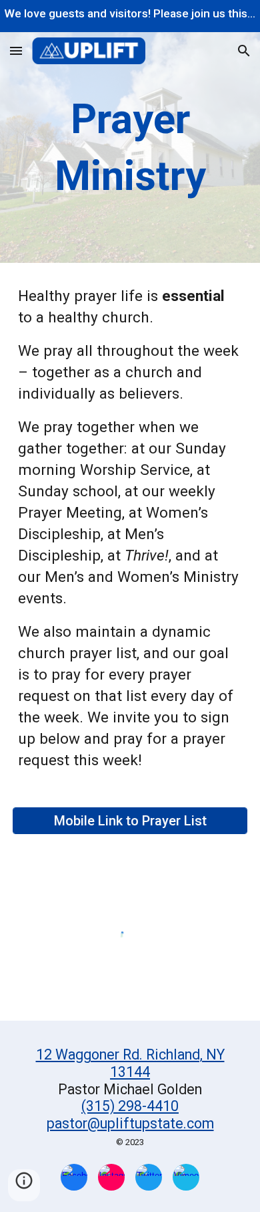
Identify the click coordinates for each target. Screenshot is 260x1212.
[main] (130, 147)
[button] (16, 50)
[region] (130, 16)
